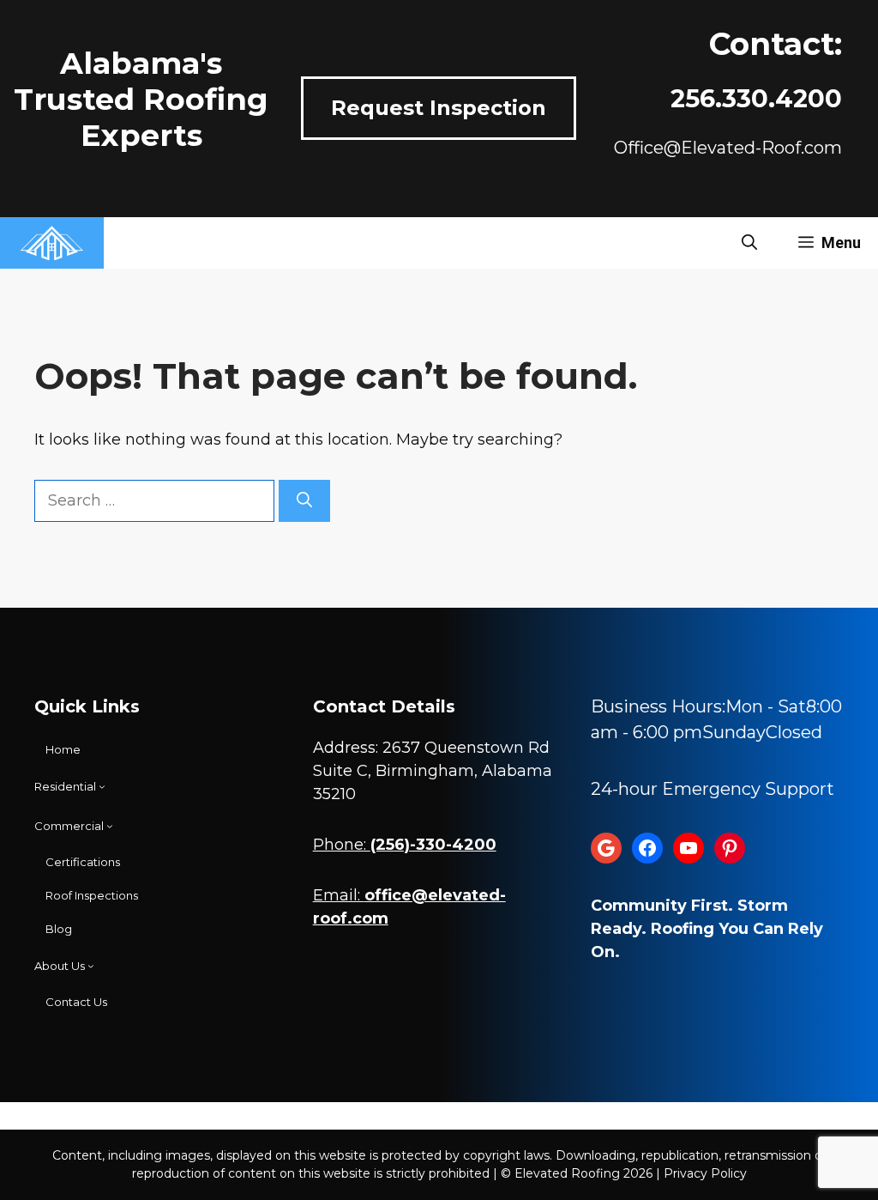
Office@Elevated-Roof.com (728, 147)
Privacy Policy (705, 1173)
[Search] (304, 501)
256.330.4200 (756, 98)
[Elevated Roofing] (52, 243)
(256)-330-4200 (433, 844)
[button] (749, 243)
